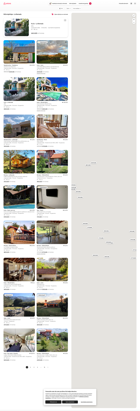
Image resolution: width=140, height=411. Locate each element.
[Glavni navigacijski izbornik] (135, 3)
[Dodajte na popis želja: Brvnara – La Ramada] (33, 152)
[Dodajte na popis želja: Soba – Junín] (33, 295)
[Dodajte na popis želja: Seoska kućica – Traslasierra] (33, 42)
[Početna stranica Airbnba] (7, 3)
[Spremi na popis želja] (65, 20)
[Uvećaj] (133, 19)
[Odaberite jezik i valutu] (131, 3)
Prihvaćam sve (53, 402)
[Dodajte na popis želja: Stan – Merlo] (66, 187)
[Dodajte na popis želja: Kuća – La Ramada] (33, 79)
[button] (34, 33)
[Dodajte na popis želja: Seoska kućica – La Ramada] (33, 116)
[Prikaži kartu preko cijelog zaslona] (133, 15)
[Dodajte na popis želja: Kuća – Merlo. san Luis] (33, 187)
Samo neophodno (70, 402)
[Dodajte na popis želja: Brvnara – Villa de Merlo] (66, 152)
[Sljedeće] (47, 367)
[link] (23, 367)
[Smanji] (133, 22)
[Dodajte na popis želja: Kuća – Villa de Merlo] (66, 79)
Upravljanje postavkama (86, 402)
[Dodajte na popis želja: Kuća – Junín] (66, 42)
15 (44, 367)
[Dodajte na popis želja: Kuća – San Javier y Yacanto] (33, 330)
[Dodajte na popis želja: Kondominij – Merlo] (66, 116)
